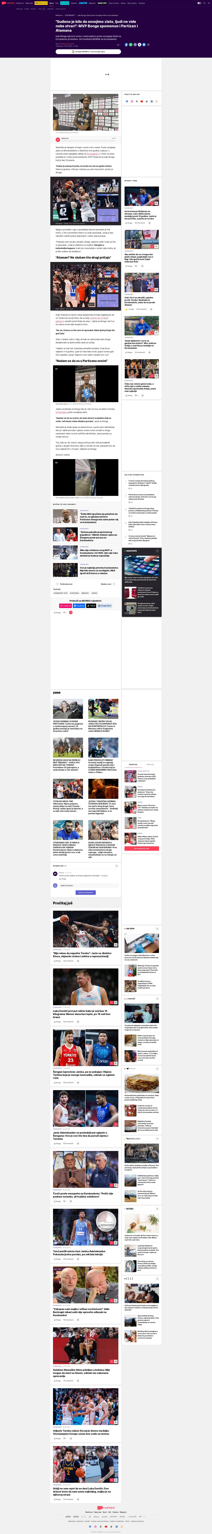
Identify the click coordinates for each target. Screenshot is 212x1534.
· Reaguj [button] (131, 309)
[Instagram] (132, 101)
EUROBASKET (70, 15)
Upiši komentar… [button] (67, 885)
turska (94, 593)
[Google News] (151, 101)
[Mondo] (8, 3)
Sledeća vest (106, 584)
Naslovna (59, 15)
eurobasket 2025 (60, 593)
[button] (118, 45)
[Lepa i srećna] (104, 1516)
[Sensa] (122, 1516)
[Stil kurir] (90, 1516)
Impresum (80, 1521)
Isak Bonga (74, 593)
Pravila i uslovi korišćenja (100, 1521)
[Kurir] (68, 1516)
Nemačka (85, 593)
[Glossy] (96, 1516)
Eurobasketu (92, 154)
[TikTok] (146, 101)
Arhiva (127, 1521)
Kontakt (87, 1521)
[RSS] (156, 101)
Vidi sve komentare (85, 892)
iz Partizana (61, 412)
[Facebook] (127, 101)
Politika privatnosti (137, 1521)
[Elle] (83, 1516)
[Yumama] (132, 1516)
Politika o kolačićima (117, 1521)
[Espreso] (76, 1516)
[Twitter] (136, 101)
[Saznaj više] (157, 551)
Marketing (71, 1521)
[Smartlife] (113, 1516)
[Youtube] (141, 101)
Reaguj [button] (58, 612)
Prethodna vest (66, 584)
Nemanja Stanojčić (67, 44)
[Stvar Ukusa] (142, 1516)
